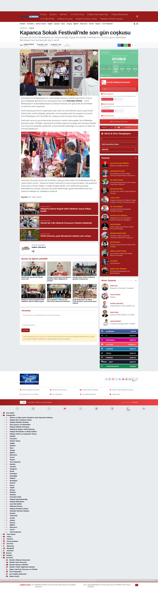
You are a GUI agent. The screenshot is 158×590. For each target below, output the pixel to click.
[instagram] (49, 408)
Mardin (23, 24)
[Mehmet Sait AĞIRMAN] (105, 217)
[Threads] (129, 379)
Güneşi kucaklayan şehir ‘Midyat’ (122, 324)
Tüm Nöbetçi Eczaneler (120, 121)
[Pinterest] (112, 379)
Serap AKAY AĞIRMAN (118, 269)
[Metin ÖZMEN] (105, 226)
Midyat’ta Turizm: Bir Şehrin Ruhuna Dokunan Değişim (121, 219)
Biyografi (10, 548)
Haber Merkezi (39, 247)
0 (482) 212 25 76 (108, 111)
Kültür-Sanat (41, 24)
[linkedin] (143, 408)
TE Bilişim (134, 402)
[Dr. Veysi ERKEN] (105, 209)
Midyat (113, 297)
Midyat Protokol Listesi (86, 19)
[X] (109, 379)
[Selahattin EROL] (105, 191)
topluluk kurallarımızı (40, 336)
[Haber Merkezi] (25, 248)
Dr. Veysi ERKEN (116, 206)
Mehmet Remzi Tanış (118, 233)
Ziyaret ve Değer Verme (119, 165)
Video (8, 537)
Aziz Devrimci (115, 321)
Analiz (12, 518)
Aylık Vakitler (107, 75)
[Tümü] (136, 158)
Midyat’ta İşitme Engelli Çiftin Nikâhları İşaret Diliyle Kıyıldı (32, 300)
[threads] (112, 408)
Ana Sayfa (10, 413)
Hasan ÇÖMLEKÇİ (116, 303)
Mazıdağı (13, 476)
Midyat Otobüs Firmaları (19, 427)
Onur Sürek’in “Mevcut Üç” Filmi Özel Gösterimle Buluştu (58, 300)
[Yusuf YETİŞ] (105, 200)
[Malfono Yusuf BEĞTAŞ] (105, 164)
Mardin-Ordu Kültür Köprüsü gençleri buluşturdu (84, 278)
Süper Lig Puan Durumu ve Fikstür (23, 569)
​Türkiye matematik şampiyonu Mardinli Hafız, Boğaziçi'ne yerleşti (59, 279)
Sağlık (50, 24)
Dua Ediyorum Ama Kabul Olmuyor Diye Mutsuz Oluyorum (122, 174)
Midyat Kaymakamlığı (97, 14)
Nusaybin (13, 481)
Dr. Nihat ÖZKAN (116, 180)
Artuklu (12, 467)
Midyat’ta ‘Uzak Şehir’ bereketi (122, 288)
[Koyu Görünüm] (135, 24)
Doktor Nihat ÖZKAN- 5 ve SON (122, 315)
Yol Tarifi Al (119, 99)
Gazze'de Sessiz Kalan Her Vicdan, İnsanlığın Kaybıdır (123, 183)
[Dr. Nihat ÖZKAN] (105, 182)
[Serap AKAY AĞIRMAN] (105, 271)
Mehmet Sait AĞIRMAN (118, 215)
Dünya (12, 523)
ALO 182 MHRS (47, 19)
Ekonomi (83, 24)
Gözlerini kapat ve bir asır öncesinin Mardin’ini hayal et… (121, 237)
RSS (23, 402)
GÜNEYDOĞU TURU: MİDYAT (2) (122, 306)
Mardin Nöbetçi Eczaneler (31, 390)
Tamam (92, 580)
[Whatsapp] (136, 379)
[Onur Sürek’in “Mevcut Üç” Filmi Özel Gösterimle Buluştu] (59, 291)
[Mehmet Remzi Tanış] (105, 235)
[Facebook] (106, 379)
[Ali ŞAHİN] (105, 262)
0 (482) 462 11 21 (108, 99)
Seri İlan (9, 544)
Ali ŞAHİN (113, 261)
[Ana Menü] (137, 24)
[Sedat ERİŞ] (105, 313)
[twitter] (33, 408)
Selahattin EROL (116, 189)
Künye (43, 14)
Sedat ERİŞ (114, 312)
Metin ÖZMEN (115, 224)
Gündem (30, 24)
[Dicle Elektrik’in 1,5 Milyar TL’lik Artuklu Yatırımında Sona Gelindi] (85, 291)
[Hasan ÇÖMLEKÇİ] (105, 304)
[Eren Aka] (105, 287)
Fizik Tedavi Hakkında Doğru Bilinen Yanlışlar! (121, 254)
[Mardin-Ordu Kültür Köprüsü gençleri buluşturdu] (85, 268)
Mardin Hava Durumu (59, 390)
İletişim (53, 14)
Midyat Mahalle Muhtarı (19, 422)
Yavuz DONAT (115, 294)
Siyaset (57, 24)
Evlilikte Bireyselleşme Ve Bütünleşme (120, 272)
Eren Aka (113, 286)
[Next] (133, 379)
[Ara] (137, 16)
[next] (128, 408)
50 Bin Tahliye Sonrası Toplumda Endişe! (122, 245)
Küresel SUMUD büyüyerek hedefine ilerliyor (120, 210)
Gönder (26, 330)
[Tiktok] (126, 379)
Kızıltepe (13, 473)
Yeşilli (11, 487)
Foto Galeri (10, 534)
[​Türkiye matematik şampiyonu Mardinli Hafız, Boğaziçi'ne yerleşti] (59, 268)
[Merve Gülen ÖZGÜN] (105, 253)
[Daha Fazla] (129, 45)
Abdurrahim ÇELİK (117, 171)
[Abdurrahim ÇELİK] (105, 173)
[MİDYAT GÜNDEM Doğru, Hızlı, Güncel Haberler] (29, 17)
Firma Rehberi (12, 541)
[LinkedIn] (119, 379)
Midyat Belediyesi (119, 14)
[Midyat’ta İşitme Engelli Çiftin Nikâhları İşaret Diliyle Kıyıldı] (33, 291)
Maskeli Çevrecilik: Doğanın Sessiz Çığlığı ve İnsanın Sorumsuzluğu (123, 201)
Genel (91, 24)
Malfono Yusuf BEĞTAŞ (119, 163)
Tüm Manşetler (57, 394)
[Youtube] (123, 379)
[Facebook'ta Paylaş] (119, 45)
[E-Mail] (33, 251)
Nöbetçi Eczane (65, 19)
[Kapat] (157, 580)
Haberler (23, 28)
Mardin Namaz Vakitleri (90, 390)
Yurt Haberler (107, 24)
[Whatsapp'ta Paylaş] (125, 45)
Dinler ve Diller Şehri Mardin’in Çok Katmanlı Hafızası (31, 417)
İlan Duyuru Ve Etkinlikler (20, 425)
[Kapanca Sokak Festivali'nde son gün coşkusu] (59, 73)
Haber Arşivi (116, 394)
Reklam (63, 14)
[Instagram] (116, 379)
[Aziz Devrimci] (105, 322)
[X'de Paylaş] (122, 45)
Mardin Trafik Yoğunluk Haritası (122, 390)
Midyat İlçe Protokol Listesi (20, 420)
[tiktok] (96, 408)
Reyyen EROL (115, 242)
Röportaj (10, 546)
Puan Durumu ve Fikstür (30, 394)
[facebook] (17, 408)
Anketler (10, 551)
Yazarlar (9, 539)
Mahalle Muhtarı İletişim (111, 19)
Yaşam (97, 24)
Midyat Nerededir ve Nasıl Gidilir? (23, 431)
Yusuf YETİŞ (114, 198)
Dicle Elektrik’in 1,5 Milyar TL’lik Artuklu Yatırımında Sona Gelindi (85, 301)
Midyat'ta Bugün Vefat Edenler (22, 429)
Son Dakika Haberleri (89, 394)
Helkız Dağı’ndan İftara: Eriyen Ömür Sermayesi (121, 228)
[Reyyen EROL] (105, 244)
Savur (11, 485)
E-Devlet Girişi (77, 14)
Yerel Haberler (15, 532)
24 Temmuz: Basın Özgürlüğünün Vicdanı (123, 192)
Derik (11, 471)
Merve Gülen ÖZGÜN (118, 251)
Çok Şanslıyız (115, 263)
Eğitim (76, 24)
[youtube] (64, 408)
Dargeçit (13, 469)
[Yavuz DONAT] (105, 296)
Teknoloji (13, 516)
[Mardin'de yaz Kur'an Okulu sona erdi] (33, 268)
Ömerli (12, 483)
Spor (63, 24)
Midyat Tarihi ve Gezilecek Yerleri (23, 434)
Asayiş (69, 24)
